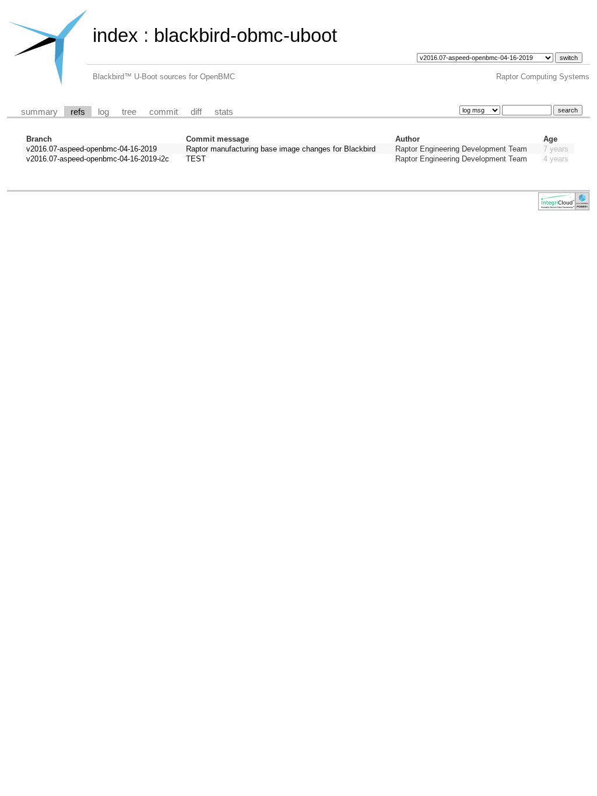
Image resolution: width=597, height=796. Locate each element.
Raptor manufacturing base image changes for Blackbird (280, 149)
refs (78, 112)
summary (39, 112)
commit (163, 112)
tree (129, 112)
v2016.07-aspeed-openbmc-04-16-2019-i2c (97, 158)
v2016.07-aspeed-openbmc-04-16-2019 (91, 149)
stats (224, 112)
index (115, 35)
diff (196, 112)
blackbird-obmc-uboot (245, 35)
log (103, 112)
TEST (196, 158)
